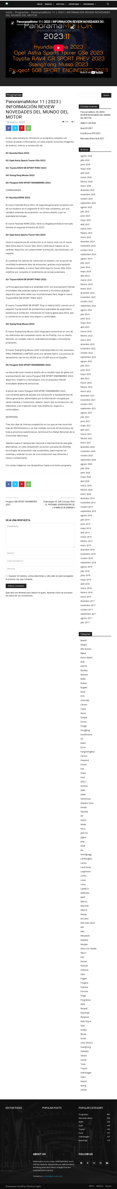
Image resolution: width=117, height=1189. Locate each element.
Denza (83, 721)
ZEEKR (83, 1089)
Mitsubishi (85, 935)
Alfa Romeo (85, 649)
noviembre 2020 (87, 451)
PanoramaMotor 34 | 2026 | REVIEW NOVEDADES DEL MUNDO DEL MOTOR (95, 115)
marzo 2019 (86, 536)
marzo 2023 (86, 331)
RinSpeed (84, 1017)
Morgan (84, 944)
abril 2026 (84, 173)
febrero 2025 (86, 233)
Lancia (83, 863)
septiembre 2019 (88, 511)
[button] (107, 4)
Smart (83, 1038)
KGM (82, 845)
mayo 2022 (85, 374)
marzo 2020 (86, 485)
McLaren (84, 918)
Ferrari (83, 764)
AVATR (83, 666)
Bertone (84, 674)
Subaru (83, 1055)
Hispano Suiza (86, 803)
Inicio (9, 12)
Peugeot (84, 982)
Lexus (83, 880)
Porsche (84, 991)
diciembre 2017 (87, 601)
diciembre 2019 (87, 498)
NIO (82, 957)
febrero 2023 (86, 335)
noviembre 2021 (87, 399)
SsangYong (85, 1047)
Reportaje (85, 1012)
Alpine (83, 653)
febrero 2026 (86, 181)
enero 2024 (85, 288)
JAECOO (84, 833)
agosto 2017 (86, 618)
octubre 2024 (86, 250)
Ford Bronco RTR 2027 (90, 133)
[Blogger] (81, 1163)
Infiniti (83, 824)
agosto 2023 (86, 310)
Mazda (83, 914)
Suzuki (83, 1059)
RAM (82, 1004)
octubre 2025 (86, 198)
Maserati (84, 905)
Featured (84, 760)
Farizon (83, 756)
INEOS (83, 820)
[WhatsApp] (28, 128)
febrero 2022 (86, 387)
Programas (22, 12)
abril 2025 (84, 224)
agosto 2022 (86, 361)
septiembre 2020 (88, 459)
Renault (83, 1008)
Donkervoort (86, 734)
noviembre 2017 (87, 605)
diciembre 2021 (87, 395)
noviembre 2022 (87, 348)
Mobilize (84, 940)
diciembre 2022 (87, 344)
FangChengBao (87, 751)
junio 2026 (85, 164)
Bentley (83, 670)
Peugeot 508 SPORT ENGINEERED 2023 (21, 503)
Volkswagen (85, 1072)
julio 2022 (84, 365)
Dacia (83, 713)
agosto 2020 (86, 464)
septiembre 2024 (88, 254)
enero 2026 (85, 185)
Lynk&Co (84, 888)
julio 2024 (84, 263)
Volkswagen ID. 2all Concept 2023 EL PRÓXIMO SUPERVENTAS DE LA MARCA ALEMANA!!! (59, 504)
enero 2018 (85, 596)
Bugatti (83, 687)
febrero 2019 (86, 541)
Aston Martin (86, 657)
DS (81, 738)
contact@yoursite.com (52, 1176)
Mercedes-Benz (87, 922)
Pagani (83, 978)
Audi (82, 661)
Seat (82, 1025)
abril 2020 (84, 481)
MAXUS (83, 910)
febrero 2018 (86, 592)
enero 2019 (85, 545)
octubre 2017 (86, 609)
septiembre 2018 (88, 562)
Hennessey (85, 798)
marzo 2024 (86, 280)
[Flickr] (94, 1163)
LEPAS (83, 875)
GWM (83, 794)
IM (81, 815)
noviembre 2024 (87, 245)
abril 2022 (84, 378)
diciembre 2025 (87, 190)
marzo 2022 (86, 382)
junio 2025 (85, 215)
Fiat (82, 768)
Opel (82, 974)
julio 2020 (84, 468)
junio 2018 (85, 575)
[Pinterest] (22, 128)
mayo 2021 (85, 425)
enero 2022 (85, 391)
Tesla (82, 1064)
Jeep (82, 841)
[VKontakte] (106, 1163)
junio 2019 (85, 524)
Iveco (82, 828)
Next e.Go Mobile (88, 948)
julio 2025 (84, 211)
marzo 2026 (86, 177)
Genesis (84, 786)
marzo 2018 (86, 588)
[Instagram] (100, 1163)
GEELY (83, 781)
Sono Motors (86, 1042)
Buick (82, 691)
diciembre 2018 (87, 549)
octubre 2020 (86, 455)
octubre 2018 (86, 558)
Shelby (83, 1029)
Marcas (83, 901)
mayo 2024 (85, 271)
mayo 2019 (85, 528)
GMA (82, 790)
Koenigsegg (85, 854)
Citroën (83, 704)
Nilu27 (83, 952)
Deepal (83, 717)
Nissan (83, 961)
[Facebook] (8, 128)
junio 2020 (85, 472)
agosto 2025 (86, 207)
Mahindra (84, 893)
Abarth (83, 640)
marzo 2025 (86, 228)
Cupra (83, 708)
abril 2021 (84, 429)
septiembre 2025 (88, 203)
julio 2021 (84, 417)
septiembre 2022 (88, 357)
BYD (82, 696)
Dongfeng (85, 730)
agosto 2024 (86, 258)
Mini (82, 931)
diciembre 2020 (87, 447)
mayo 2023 (85, 322)
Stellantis (84, 1051)
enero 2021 (85, 442)
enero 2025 (85, 237)
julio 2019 (84, 519)
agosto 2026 (86, 156)
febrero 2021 (86, 438)
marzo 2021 (86, 434)
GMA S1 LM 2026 (88, 123)
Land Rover (85, 867)
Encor (83, 747)
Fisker (83, 773)
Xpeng (83, 1085)
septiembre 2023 (88, 305)
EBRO (83, 743)
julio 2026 (84, 160)
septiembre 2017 (88, 613)
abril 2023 (84, 327)
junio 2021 (85, 421)
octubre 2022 (86, 352)
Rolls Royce (85, 1021)
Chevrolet (84, 700)
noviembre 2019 (87, 502)
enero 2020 (85, 494)
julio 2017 (84, 622)
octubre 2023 (86, 301)
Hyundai (84, 811)
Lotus (83, 884)
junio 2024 (85, 267)
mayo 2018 (85, 579)
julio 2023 (84, 314)
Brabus (83, 683)
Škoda (83, 1034)
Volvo (83, 1077)
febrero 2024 (86, 284)
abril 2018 (84, 584)
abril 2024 (84, 275)
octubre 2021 (86, 404)
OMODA (84, 970)
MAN (82, 897)
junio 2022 (85, 370)
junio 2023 (85, 318)
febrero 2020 (86, 489)
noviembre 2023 (87, 297)
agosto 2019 (86, 515)
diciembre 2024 (87, 241)
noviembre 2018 (87, 554)
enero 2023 (85, 340)
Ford (82, 777)
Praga (83, 995)
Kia (81, 850)
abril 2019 (84, 532)
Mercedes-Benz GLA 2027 (92, 138)
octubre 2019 (86, 506)
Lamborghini (86, 858)
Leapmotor (85, 871)
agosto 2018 (86, 566)
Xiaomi (83, 1081)
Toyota (83, 1068)
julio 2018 (84, 571)
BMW (83, 679)
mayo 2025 (85, 220)
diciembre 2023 (87, 292)
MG (82, 927)
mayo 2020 (85, 477)
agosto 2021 (86, 412)
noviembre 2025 (87, 194)
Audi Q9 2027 (86, 128)
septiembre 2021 (88, 408)
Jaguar (83, 837)
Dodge (83, 726)
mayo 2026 (85, 168)
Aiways (83, 644)
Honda (83, 807)
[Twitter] (15, 128)
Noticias (84, 965)
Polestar (84, 987)
